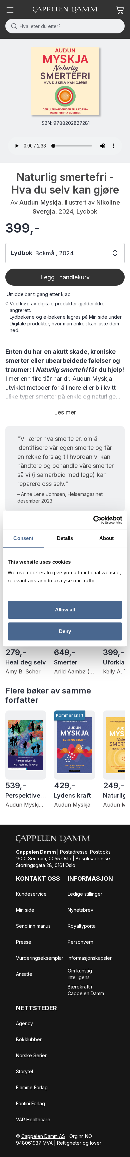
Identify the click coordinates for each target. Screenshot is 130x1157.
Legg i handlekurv (65, 277)
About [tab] (106, 538)
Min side (25, 910)
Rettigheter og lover (79, 1143)
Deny (65, 631)
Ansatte (24, 974)
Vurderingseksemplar (39, 958)
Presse (23, 942)
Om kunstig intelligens (80, 974)
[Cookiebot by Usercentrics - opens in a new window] (93, 520)
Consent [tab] (23, 538)
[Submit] (12, 26)
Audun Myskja (40, 202)
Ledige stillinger (85, 894)
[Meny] (10, 10)
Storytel (24, 1071)
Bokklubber (29, 1039)
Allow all (65, 609)
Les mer (65, 412)
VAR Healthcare (33, 1119)
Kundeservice (31, 894)
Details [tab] (65, 538)
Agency (24, 1023)
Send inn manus (33, 926)
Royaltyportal (82, 926)
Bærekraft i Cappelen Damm (86, 990)
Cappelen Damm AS (43, 1136)
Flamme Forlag (32, 1087)
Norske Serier (31, 1055)
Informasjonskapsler (90, 958)
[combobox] (65, 26)
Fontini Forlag (30, 1103)
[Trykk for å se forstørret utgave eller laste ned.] (65, 81)
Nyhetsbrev (80, 910)
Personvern (80, 942)
